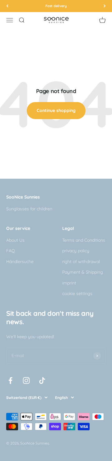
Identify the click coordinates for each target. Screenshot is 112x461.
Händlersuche (20, 261)
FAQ (10, 250)
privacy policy (75, 250)
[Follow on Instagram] (26, 380)
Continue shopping (56, 110)
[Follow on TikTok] (42, 380)
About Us (15, 240)
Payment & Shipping (82, 272)
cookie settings (77, 293)
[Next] (105, 6)
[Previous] (7, 6)
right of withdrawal (81, 261)
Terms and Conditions (83, 240)
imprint (69, 283)
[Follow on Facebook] (10, 380)
